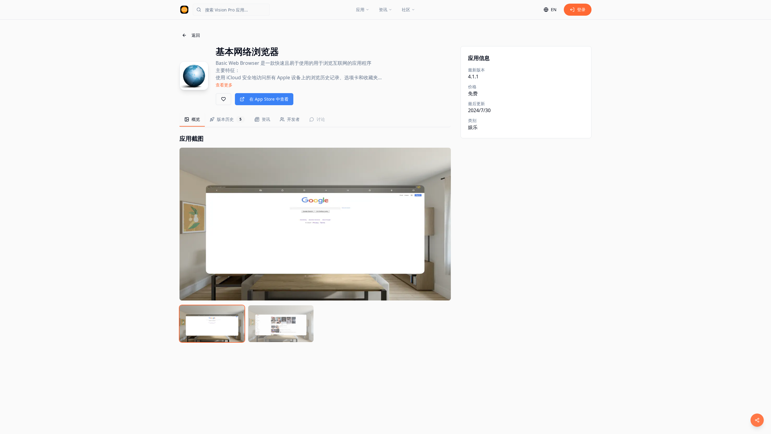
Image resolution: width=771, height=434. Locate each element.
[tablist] (315, 119)
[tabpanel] (315, 238)
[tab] (192, 120)
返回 (196, 35)
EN (554, 9)
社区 (406, 9)
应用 (360, 9)
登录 (581, 9)
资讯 (383, 9)
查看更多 (224, 85)
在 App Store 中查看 (269, 99)
